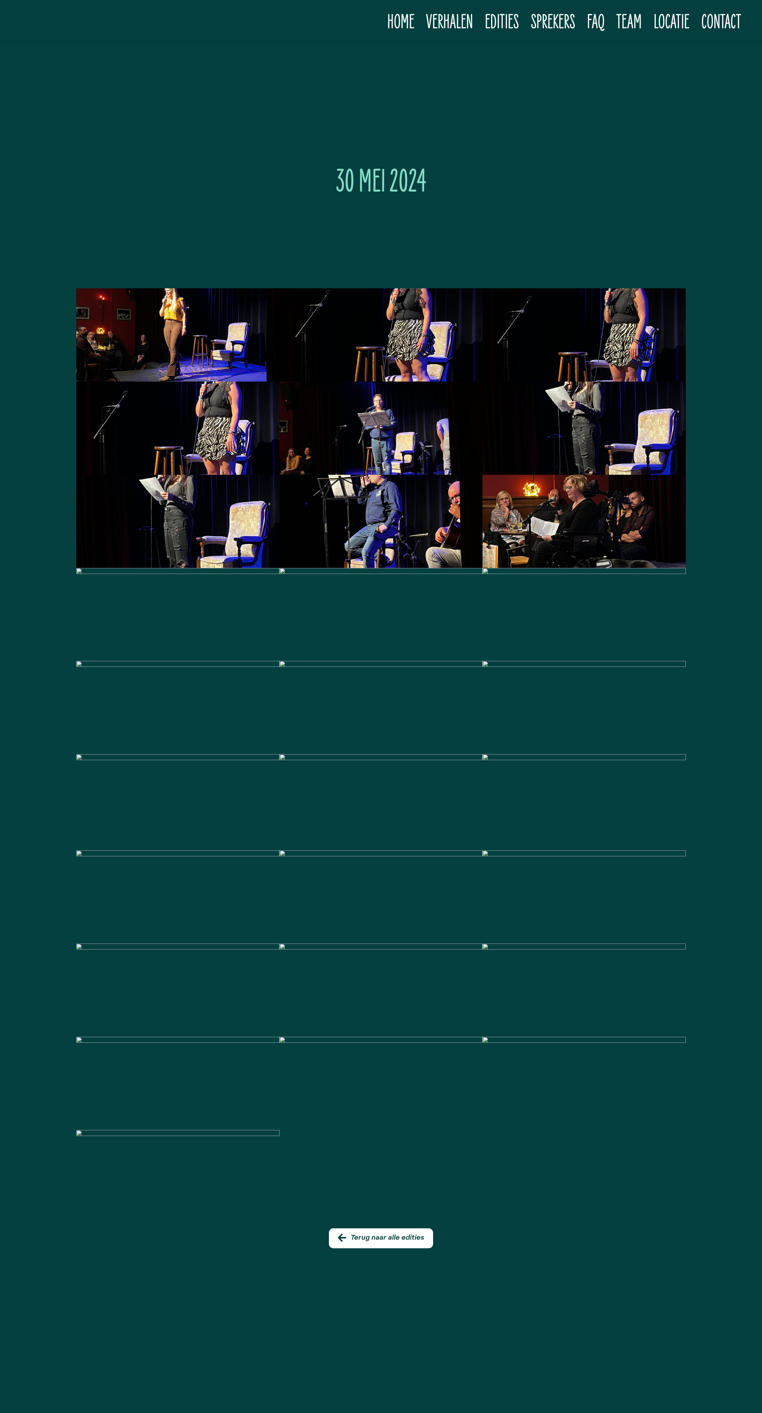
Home (400, 22)
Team (629, 22)
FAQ (596, 22)
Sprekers (553, 22)
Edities (502, 22)
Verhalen (449, 22)
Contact (721, 22)
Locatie (671, 22)
